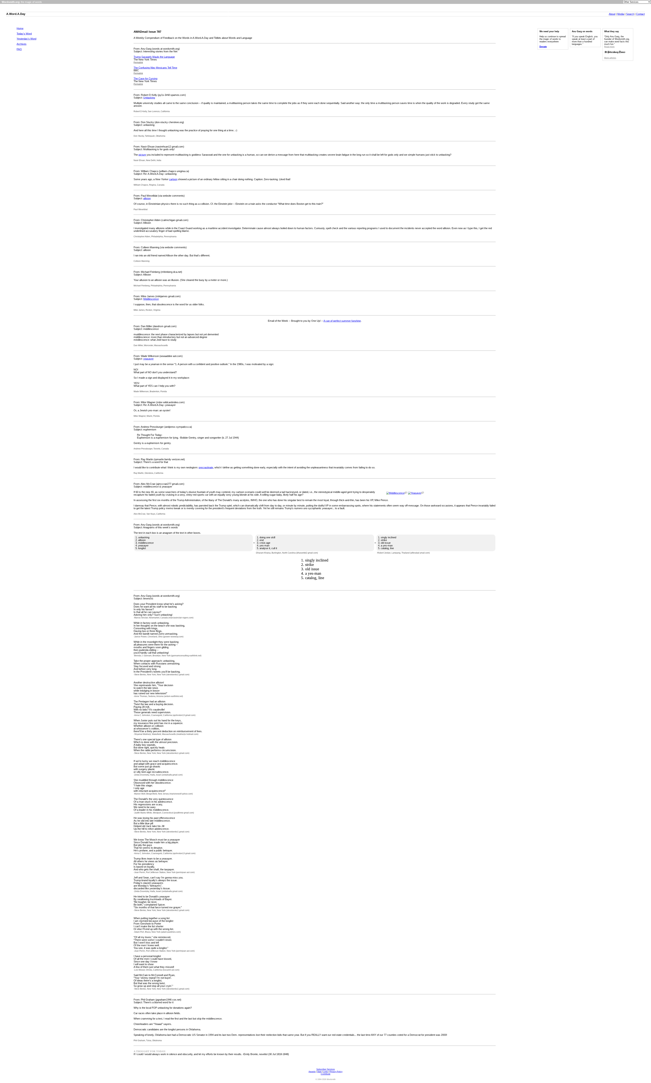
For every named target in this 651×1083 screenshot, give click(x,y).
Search (630, 14)
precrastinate (206, 467)
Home (20, 28)
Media (620, 14)
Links (325, 1071)
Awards (312, 1071)
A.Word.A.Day (15, 14)
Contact (640, 14)
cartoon (173, 179)
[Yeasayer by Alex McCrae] (414, 493)
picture (142, 154)
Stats (319, 1071)
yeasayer (148, 358)
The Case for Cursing (145, 78)
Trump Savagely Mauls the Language (154, 57)
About (612, 14)
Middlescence (151, 299)
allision (147, 198)
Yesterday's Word (26, 38)
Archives (21, 44)
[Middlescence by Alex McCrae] (395, 493)
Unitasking (149, 97)
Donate (543, 46)
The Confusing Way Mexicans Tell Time (155, 67)
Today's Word (24, 33)
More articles (610, 58)
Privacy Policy (336, 1071)
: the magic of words (22, 2)
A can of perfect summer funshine (342, 321)
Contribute (325, 1074)
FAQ (19, 49)
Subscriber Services (325, 1069)
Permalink (138, 62)
